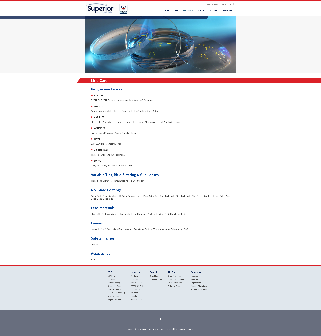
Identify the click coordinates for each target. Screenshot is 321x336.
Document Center (115, 286)
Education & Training (116, 293)
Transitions (135, 289)
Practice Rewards (115, 289)
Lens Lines (188, 10)
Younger (134, 293)
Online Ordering (114, 282)
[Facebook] (233, 4)
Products (134, 276)
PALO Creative (187, 329)
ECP (176, 10)
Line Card (134, 279)
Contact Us (226, 4)
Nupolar (134, 296)
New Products (136, 299)
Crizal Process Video (176, 279)
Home (167, 10)
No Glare (214, 10)
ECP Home (112, 276)
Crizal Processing (175, 282)
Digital (201, 10)
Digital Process (156, 279)
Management (196, 279)
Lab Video (112, 279)
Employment (196, 282)
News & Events (114, 296)
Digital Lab (154, 276)
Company (227, 10)
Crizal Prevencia (174, 276)
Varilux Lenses (136, 282)
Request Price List (115, 299)
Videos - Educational (199, 286)
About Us (194, 276)
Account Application (199, 289)
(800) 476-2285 (213, 4)
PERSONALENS (137, 286)
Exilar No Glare (174, 286)
